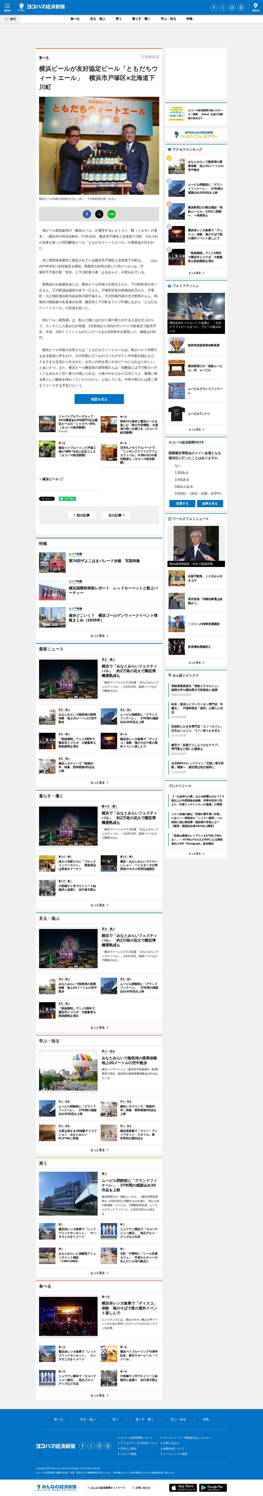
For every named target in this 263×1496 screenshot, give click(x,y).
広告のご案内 (128, 1448)
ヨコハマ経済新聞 (41, 7)
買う (119, 19)
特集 (190, 19)
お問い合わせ (171, 1443)
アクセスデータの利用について (139, 1443)
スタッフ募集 (128, 1454)
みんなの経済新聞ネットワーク (56, 1488)
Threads (241, 7)
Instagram (231, 7)
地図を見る (99, 399)
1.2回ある (182, 472)
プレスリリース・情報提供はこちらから (187, 1437)
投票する (182, 503)
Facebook (213, 7)
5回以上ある (184, 486)
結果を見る (210, 503)
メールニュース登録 (175, 1454)
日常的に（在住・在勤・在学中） (199, 493)
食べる (75, 19)
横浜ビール (50, 479)
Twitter (222, 7)
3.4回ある (182, 479)
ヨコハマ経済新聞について (136, 1437)
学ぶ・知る (168, 19)
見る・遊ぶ (97, 19)
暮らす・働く (141, 19)
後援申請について (174, 1448)
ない (178, 465)
